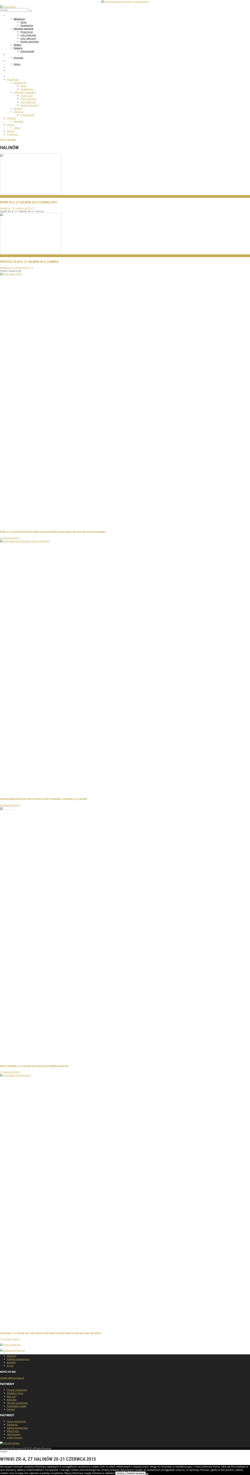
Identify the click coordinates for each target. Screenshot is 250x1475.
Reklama (11, 1356)
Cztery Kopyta (14, 1437)
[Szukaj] (30, 10)
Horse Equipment (16, 1421)
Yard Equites (13, 1434)
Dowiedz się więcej (135, 1473)
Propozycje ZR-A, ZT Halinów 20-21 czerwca (29, 261)
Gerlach (11, 1409)
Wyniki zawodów (9, 196)
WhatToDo (13, 1431)
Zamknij (120, 1473)
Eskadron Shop (15, 1393)
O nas (10, 1365)
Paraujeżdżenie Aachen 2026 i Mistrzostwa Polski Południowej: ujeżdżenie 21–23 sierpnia (43, 799)
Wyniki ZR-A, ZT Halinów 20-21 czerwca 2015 (28, 202)
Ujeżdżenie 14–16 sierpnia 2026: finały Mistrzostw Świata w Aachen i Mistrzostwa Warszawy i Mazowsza (50, 1333)
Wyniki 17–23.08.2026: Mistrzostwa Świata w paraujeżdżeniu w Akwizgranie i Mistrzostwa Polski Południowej (53, 532)
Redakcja (5, 208)
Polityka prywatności (18, 1359)
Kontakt (11, 1362)
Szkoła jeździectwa (17, 1427)
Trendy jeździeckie (17, 1390)
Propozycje (7, 255)
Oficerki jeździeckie (17, 1402)
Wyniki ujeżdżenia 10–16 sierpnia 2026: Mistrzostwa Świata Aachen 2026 (34, 1066)
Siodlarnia (12, 1424)
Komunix (11, 1399)
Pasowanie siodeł (16, 1406)
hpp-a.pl (11, 1396)
